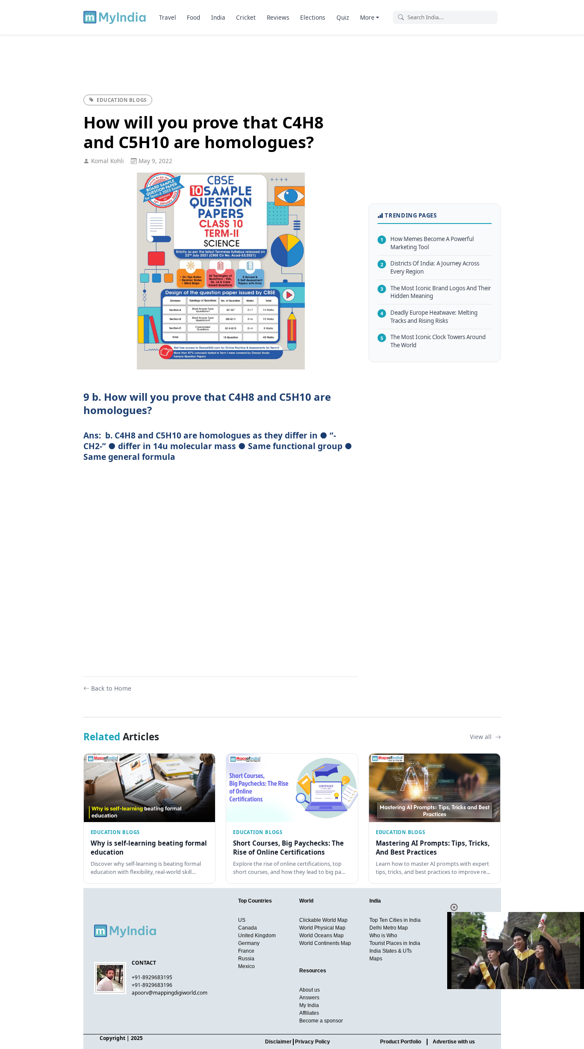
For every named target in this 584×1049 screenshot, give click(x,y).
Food (193, 17)
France (246, 951)
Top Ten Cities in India (395, 920)
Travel (167, 17)
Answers (309, 998)
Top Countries (255, 901)
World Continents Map (325, 943)
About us (309, 990)
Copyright (112, 1038)
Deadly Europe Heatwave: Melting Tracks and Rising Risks (429, 317)
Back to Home (111, 688)
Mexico (246, 966)
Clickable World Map (323, 920)
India (218, 17)
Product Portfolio (400, 1042)
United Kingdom (257, 936)
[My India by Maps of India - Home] (115, 17)
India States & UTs (390, 951)
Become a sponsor (321, 1021)
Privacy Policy (312, 1042)
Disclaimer (278, 1042)
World (306, 901)
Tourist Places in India (394, 943)
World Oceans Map (321, 936)
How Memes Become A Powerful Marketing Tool (427, 243)
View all (481, 737)
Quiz (342, 17)
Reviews (278, 17)
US (241, 920)
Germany (249, 943)
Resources (312, 971)
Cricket (246, 17)
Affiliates (309, 1013)
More (367, 17)
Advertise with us (454, 1042)
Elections (312, 17)
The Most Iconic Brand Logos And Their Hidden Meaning (435, 292)
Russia (246, 959)
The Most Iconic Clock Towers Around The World (433, 341)
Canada (247, 928)
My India (309, 1005)
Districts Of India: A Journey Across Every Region (429, 267)
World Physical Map (322, 928)
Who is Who (383, 936)
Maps (375, 959)
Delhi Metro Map (388, 928)
